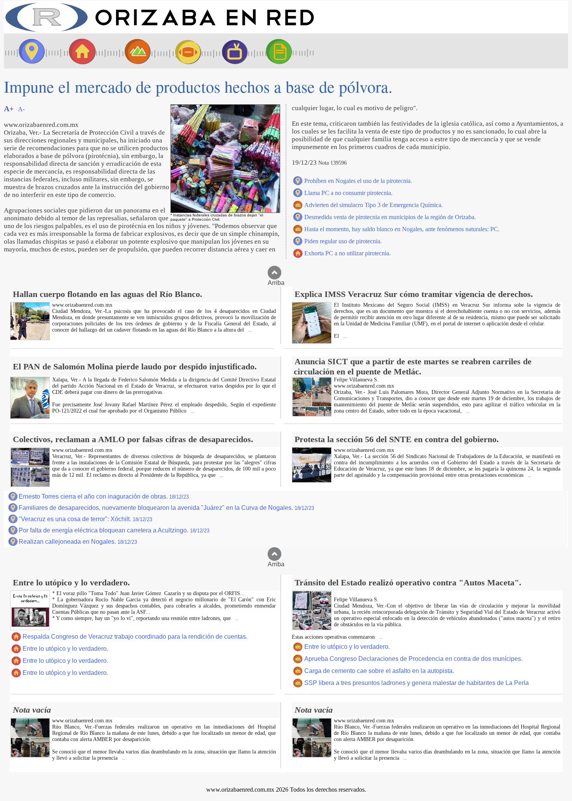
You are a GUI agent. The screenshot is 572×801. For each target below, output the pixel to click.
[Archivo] (286, 51)
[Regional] (130, 51)
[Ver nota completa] (30, 338)
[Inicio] (159, 31)
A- (21, 109)
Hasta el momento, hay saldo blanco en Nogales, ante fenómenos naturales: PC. (402, 229)
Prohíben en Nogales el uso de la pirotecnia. (358, 180)
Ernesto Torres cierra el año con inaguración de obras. (104, 496)
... (249, 330)
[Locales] (79, 51)
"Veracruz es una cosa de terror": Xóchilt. (85, 519)
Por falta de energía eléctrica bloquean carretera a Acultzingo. (114, 530)
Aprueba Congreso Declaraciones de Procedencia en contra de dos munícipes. (413, 658)
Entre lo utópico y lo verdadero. (65, 648)
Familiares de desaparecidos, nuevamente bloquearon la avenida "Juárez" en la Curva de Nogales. (166, 507)
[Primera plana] (29, 51)
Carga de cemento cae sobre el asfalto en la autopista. (379, 671)
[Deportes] (181, 51)
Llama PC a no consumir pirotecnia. (348, 193)
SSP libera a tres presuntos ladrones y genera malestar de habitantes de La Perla (416, 683)
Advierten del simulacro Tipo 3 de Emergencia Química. (373, 205)
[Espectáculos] (231, 51)
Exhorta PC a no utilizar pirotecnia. (347, 253)
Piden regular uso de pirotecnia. (343, 241)
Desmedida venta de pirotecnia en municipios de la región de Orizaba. (390, 217)
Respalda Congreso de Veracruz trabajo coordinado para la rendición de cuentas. (135, 636)
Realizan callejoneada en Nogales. (78, 541)
